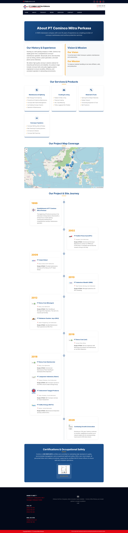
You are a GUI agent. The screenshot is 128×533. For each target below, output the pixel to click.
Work (52, 12)
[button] (72, 157)
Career (79, 12)
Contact (70, 12)
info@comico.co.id (29, 1)
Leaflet (94, 187)
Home (26, 12)
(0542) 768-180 (31, 522)
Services (61, 12)
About (34, 12)
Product (43, 12)
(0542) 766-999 (31, 508)
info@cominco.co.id (32, 520)
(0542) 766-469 (31, 512)
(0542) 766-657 (31, 510)
